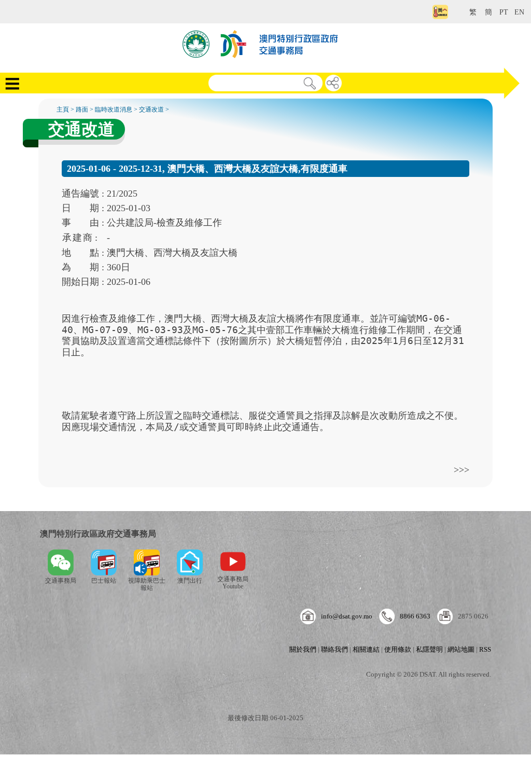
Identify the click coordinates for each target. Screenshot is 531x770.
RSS (485, 649)
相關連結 (366, 649)
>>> (461, 469)
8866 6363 (415, 616)
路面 (82, 109)
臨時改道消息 (113, 109)
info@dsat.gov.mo (346, 616)
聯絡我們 (334, 649)
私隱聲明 (429, 649)
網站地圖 (461, 649)
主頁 (63, 109)
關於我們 (302, 649)
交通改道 (151, 109)
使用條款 (397, 649)
